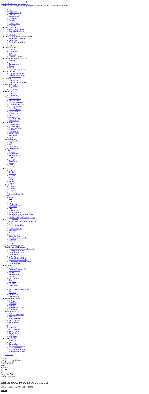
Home (7, 9)
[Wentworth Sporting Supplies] (14, 4)
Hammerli (12, 183)
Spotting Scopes (14, 40)
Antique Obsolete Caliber (17, 104)
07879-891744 (45, 6)
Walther (11, 163)
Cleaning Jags (13, 254)
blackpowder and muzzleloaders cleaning (22, 249)
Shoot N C (12, 333)
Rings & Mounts (14, 24)
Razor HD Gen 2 (14, 16)
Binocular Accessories (16, 57)
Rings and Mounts (15, 77)
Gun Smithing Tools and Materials (20, 262)
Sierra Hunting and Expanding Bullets (21, 214)
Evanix (11, 179)
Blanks (11, 137)
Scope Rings (13, 302)
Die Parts (12, 283)
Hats (10, 62)
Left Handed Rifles (15, 99)
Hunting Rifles (13, 113)
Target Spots (13, 337)
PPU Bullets (13, 207)
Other (11, 170)
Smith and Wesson (15, 155)
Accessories (13, 25)
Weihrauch (12, 174)
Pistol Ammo (13, 135)
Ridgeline (12, 60)
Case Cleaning (13, 285)
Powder (11, 273)
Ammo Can (12, 340)
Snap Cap (12, 316)
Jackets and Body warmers (17, 69)
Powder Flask (13, 148)
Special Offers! (14, 86)
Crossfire (12, 49)
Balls (10, 144)
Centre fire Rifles (14, 111)
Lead (10, 208)
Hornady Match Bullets (16, 216)
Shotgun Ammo (14, 133)
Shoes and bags (14, 64)
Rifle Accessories (14, 318)
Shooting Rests (14, 322)
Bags (10, 313)
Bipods (11, 234)
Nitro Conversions (15, 106)
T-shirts (11, 66)
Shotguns (12, 115)
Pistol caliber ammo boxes (17, 349)
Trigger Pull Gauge (15, 236)
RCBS (11, 267)
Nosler (11, 197)
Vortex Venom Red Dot (16, 29)
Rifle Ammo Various (15, 128)
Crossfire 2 (12, 14)
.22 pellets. (12, 188)
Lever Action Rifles (15, 119)
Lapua (11, 203)
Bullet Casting (13, 210)
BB (10, 192)
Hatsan (11, 177)
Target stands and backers (17, 346)
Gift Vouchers (13, 89)
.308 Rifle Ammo (14, 126)
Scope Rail (12, 305)
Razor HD (12, 20)
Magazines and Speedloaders (18, 238)
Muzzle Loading (14, 121)
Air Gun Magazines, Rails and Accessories (22, 221)
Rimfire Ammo (14, 132)
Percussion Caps (14, 141)
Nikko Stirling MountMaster (18, 73)
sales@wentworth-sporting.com (24, 6)
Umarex (11, 166)
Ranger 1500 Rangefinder (17, 42)
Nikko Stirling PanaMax (17, 75)
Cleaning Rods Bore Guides (18, 260)
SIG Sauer (12, 172)
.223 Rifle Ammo (14, 124)
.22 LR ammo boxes (15, 348)
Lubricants (12, 293)
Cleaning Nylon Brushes (17, 252)
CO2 (10, 223)
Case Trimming (14, 296)
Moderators (12, 240)
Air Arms (12, 176)
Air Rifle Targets (14, 329)
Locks (11, 243)
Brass (10, 287)
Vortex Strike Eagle (15, 13)
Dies (10, 280)
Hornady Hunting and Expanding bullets (22, 218)
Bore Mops (12, 256)
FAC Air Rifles (14, 100)
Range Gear (13, 324)
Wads (10, 143)
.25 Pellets (12, 190)
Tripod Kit (12, 55)
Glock (11, 157)
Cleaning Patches (14, 263)
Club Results (9, 355)
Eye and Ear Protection (16, 315)
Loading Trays (13, 294)
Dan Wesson (13, 161)
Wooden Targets (14, 331)
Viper (10, 22)
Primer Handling (14, 278)
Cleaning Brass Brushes (16, 251)
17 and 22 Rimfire (15, 110)
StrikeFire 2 (12, 35)
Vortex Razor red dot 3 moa (18, 33)
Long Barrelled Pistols (16, 102)
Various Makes (13, 154)
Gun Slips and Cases (15, 229)
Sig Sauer (12, 152)
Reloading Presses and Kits (17, 269)
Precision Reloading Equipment (19, 289)
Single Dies (12, 282)
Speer (11, 199)
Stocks (11, 232)
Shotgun (11, 342)
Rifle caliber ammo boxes (17, 351)
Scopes (11, 93)
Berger (11, 201)
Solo (10, 46)
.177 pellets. (13, 186)
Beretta (11, 165)
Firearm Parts (13, 108)
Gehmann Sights (14, 80)
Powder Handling (14, 274)
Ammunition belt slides (16, 245)
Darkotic (11, 335)
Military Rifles (13, 117)
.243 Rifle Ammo (14, 130)
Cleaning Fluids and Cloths (17, 258)
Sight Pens (12, 304)
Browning (12, 159)
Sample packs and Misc (16, 194)
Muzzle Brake (13, 230)
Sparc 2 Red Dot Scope (16, 31)
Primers (11, 276)
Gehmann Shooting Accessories (19, 82)
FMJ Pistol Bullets (15, 205)
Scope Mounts (13, 95)
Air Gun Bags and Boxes (17, 225)
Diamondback (13, 51)
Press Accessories (14, 271)
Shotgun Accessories (15, 320)
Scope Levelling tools (16, 307)
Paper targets (13, 327)
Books (11, 291)
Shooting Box (13, 344)
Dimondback (13, 18)
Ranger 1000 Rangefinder (17, 38)
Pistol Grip (12, 241)
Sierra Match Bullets (15, 212)
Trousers (11, 68)
